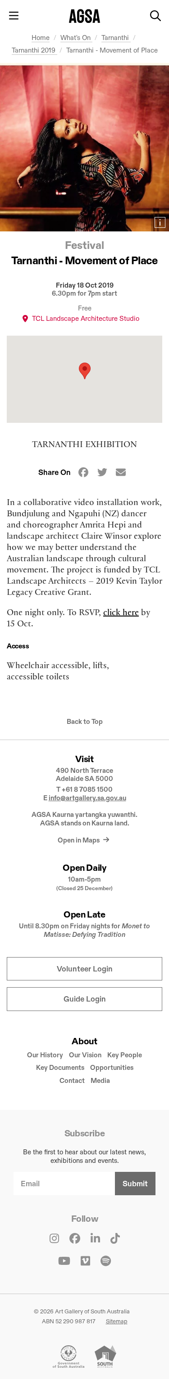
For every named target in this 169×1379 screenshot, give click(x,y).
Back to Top (85, 722)
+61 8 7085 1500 (87, 789)
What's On (76, 37)
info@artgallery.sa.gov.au (87, 798)
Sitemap (117, 1321)
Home (41, 37)
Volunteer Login (85, 969)
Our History (45, 1055)
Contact (72, 1080)
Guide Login (85, 999)
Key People (124, 1055)
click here (121, 611)
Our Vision (85, 1055)
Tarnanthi (116, 37)
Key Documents (60, 1067)
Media (100, 1080)
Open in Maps (79, 840)
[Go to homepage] (84, 16)
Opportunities (111, 1067)
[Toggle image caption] (160, 222)
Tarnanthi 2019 (34, 50)
